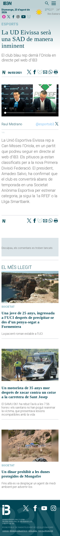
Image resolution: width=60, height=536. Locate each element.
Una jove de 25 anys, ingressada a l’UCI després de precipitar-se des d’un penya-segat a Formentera (28, 320)
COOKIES (5, 531)
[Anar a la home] (4, 17)
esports (10, 24)
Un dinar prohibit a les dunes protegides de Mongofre (26, 474)
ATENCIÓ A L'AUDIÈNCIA (18, 531)
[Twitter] (29, 72)
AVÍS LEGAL (32, 531)
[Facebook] (13, 17)
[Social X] (8, 17)
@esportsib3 (45, 124)
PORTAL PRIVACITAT (45, 531)
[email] (45, 72)
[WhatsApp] (50, 72)
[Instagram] (18, 17)
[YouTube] (23, 17)
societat (8, 306)
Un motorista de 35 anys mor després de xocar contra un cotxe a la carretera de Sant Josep (29, 392)
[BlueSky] (29, 17)
